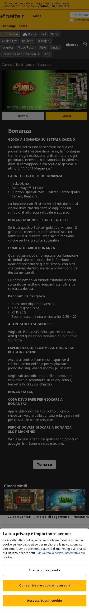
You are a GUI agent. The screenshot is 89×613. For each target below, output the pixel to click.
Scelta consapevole (44, 570)
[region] (44, 570)
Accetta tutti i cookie (44, 600)
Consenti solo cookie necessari (44, 585)
